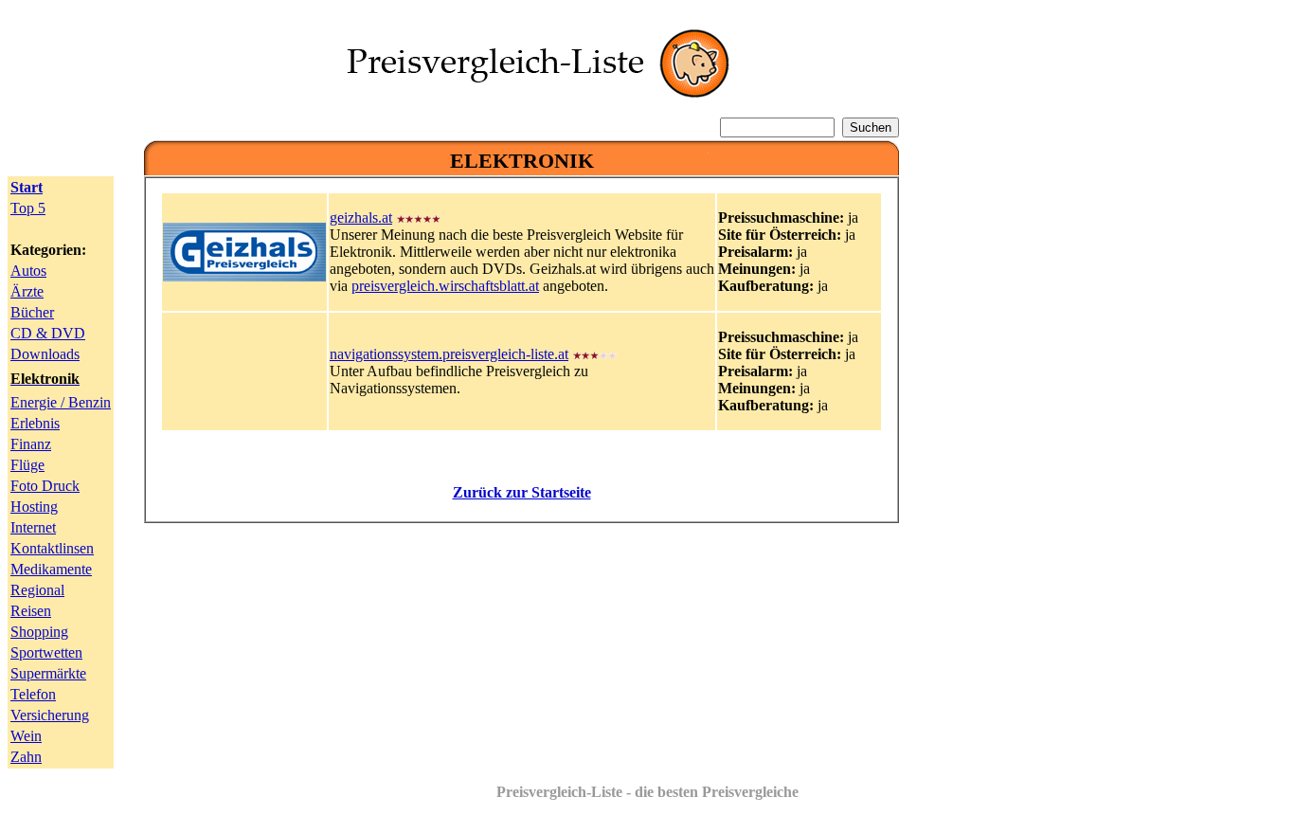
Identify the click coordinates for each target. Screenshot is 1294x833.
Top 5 (27, 208)
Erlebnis (35, 423)
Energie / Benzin (60, 402)
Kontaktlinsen (52, 548)
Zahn (26, 757)
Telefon (33, 694)
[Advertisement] (522, 581)
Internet (33, 527)
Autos (28, 271)
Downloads (45, 354)
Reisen (30, 611)
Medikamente (51, 569)
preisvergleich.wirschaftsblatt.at (445, 286)
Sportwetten (46, 652)
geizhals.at (361, 217)
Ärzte (27, 291)
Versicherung (49, 715)
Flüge (27, 465)
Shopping (39, 632)
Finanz (30, 444)
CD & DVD (47, 333)
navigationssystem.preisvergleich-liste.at (449, 354)
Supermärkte (48, 673)
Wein (26, 736)
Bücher (32, 312)
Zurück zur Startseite (522, 492)
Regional (37, 590)
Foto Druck (45, 486)
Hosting (34, 506)
